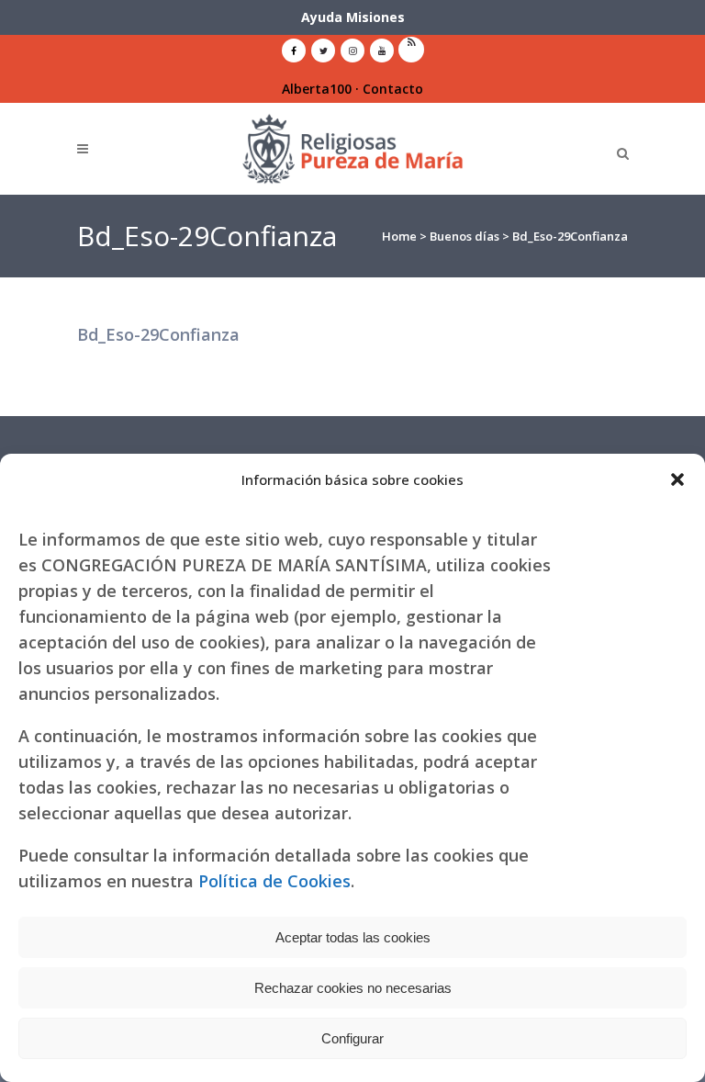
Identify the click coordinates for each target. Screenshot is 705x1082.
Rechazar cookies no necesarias (353, 988)
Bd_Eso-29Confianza (158, 334)
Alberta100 (317, 88)
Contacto (393, 88)
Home (399, 236)
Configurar (352, 1038)
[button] (677, 479)
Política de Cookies (274, 881)
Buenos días (464, 236)
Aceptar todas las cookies (353, 937)
